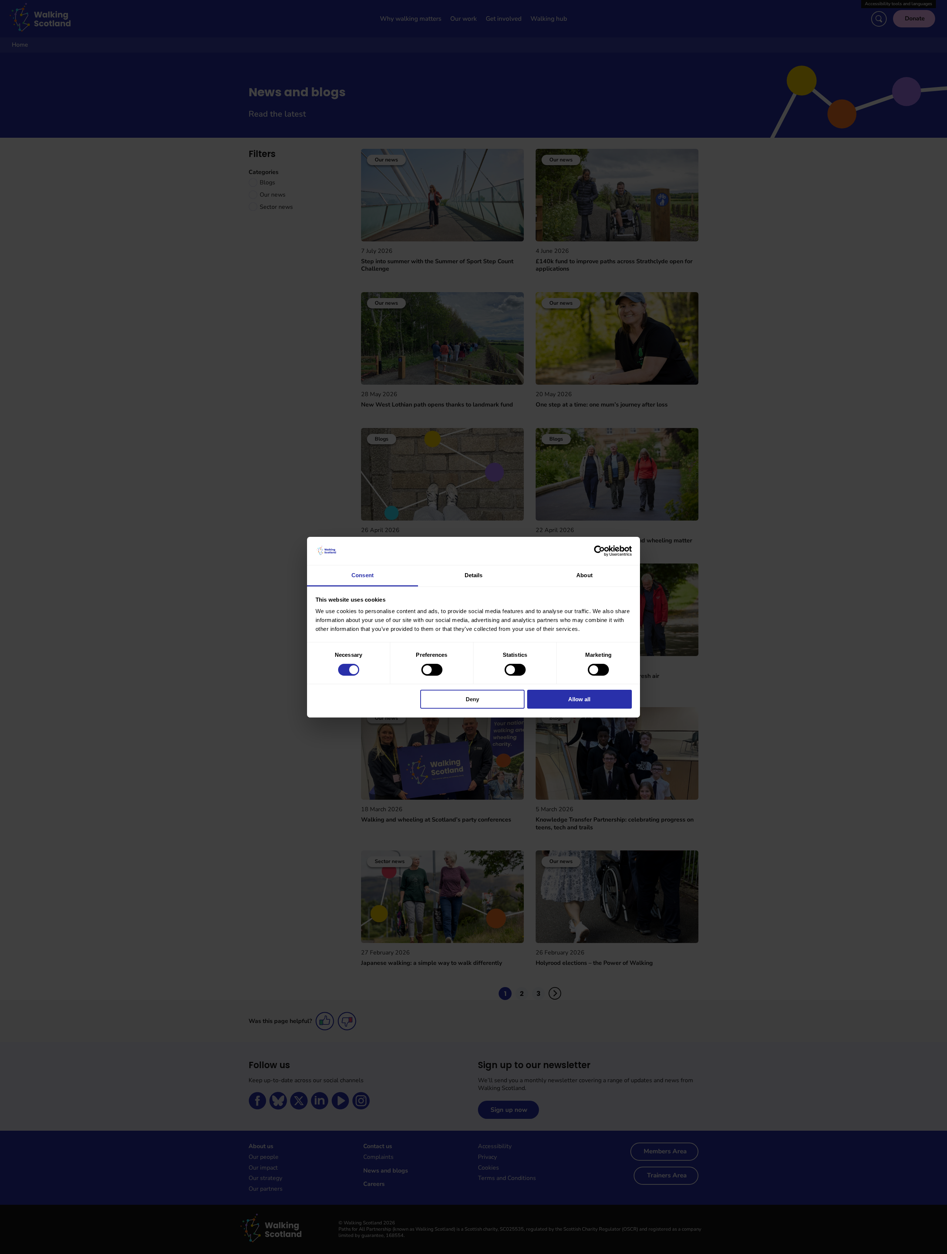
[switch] (431, 670)
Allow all (579, 699)
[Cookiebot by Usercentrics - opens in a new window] (599, 550)
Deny (472, 699)
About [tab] (584, 575)
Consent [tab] (362, 575)
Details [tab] (474, 575)
